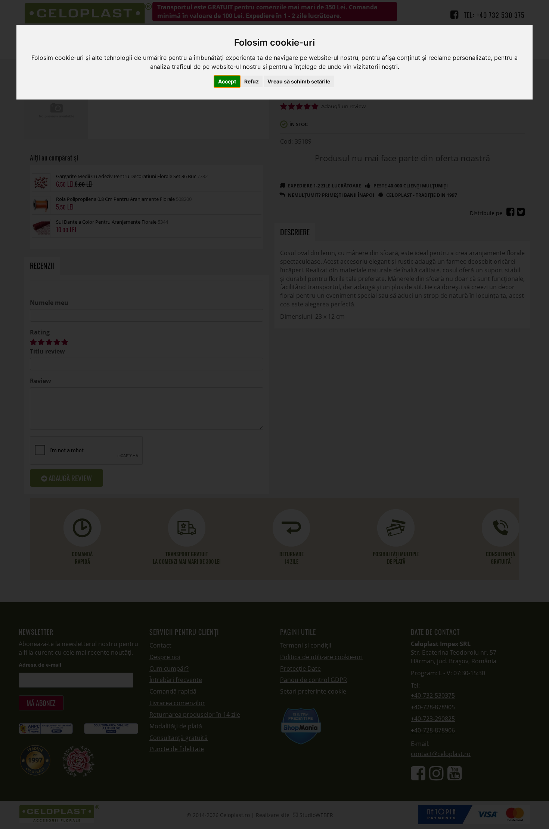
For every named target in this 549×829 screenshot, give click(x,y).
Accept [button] (227, 82)
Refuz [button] (251, 82)
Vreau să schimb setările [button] (298, 82)
